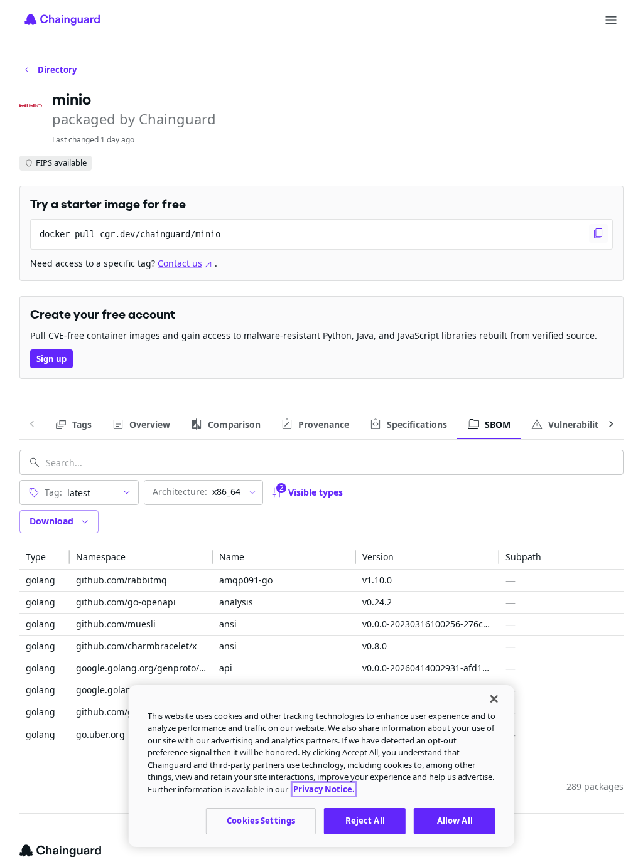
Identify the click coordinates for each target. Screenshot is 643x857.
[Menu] (611, 20)
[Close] (494, 699)
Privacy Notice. (324, 789)
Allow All (455, 820)
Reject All (365, 820)
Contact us (180, 263)
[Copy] (598, 233)
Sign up (51, 359)
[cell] (44, 581)
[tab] (73, 424)
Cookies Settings (261, 820)
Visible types (311, 490)
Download (51, 521)
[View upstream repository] (282, 580)
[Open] (126, 492)
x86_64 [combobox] (196, 492)
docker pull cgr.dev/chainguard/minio (130, 234)
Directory (57, 69)
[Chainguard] (62, 19)
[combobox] (88, 492)
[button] (44, 557)
